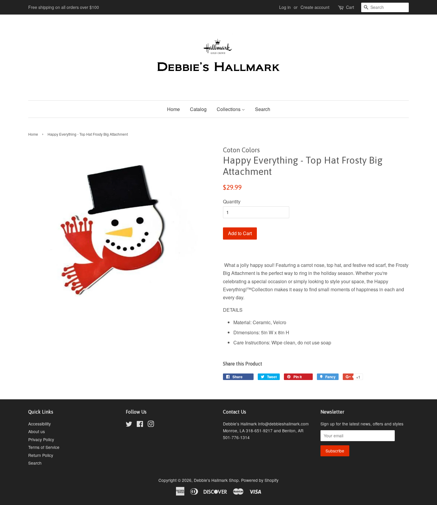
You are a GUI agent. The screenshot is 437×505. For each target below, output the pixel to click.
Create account (315, 7)
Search (262, 109)
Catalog (198, 109)
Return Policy (40, 455)
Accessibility (39, 424)
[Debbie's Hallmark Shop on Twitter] (129, 425)
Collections (229, 109)
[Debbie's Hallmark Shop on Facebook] (139, 425)
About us (36, 431)
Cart (350, 7)
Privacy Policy (41, 439)
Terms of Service (43, 447)
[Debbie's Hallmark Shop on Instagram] (150, 425)
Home (173, 109)
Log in (285, 7)
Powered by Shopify (260, 480)
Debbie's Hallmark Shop (216, 480)
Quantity (231, 201)
